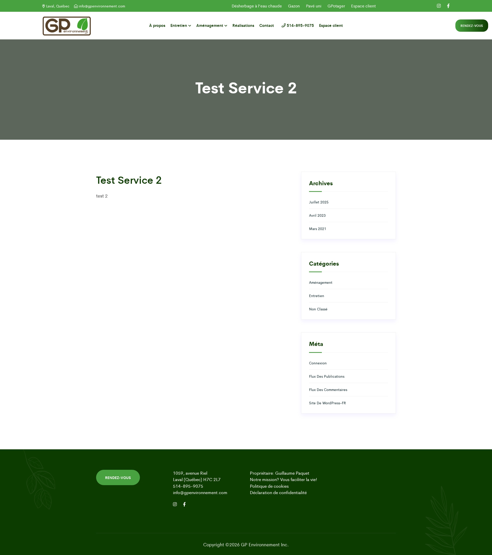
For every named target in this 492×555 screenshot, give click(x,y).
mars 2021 (317, 228)
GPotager (336, 6)
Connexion (318, 362)
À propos (157, 25)
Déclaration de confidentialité (278, 492)
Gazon (294, 6)
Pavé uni (313, 6)
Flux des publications (326, 376)
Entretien (178, 25)
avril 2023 (317, 215)
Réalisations (243, 25)
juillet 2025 (319, 201)
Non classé (318, 308)
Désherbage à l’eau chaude (257, 6)
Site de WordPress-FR (327, 402)
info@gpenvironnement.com (101, 5)
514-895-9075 (300, 25)
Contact (266, 25)
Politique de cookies (269, 486)
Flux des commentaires (328, 389)
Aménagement (209, 25)
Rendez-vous (471, 25)
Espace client (363, 6)
